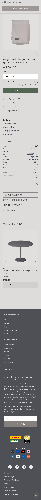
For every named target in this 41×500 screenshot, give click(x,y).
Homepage (8, 473)
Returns (6, 323)
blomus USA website (20, 8)
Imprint (6, 483)
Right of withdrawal (11, 330)
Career (6, 355)
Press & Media (9, 362)
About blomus (9, 344)
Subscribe (20, 424)
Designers (7, 358)
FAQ (6, 320)
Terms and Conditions (11, 480)
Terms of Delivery (10, 491)
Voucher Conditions (11, 494)
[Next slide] (35, 261)
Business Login (9, 476)
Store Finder (8, 348)
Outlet (6, 351)
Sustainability (8, 369)
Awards (7, 366)
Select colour (8, 285)
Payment (7, 327)
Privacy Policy (9, 487)
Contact (7, 334)
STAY (4, 57)
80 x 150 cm (9, 76)
